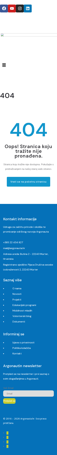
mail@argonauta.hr (14, 248)
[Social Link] (7, 433)
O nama (17, 288)
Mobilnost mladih (22, 310)
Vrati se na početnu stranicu (28, 181)
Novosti (17, 294)
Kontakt (17, 353)
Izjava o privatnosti (23, 342)
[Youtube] (12, 8)
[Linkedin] (28, 8)
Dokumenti (19, 321)
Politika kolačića (22, 348)
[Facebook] (4, 8)
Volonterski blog (22, 316)
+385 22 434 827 (13, 242)
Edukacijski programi (24, 305)
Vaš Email (8, 387)
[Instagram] (20, 8)
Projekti (17, 299)
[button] (28, 65)
